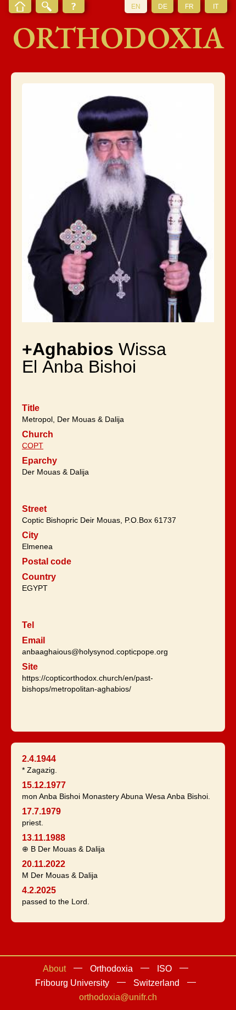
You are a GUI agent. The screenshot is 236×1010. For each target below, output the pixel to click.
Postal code (46, 561)
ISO (164, 968)
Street (34, 508)
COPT (32, 445)
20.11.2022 (43, 864)
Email (33, 640)
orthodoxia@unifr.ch (118, 997)
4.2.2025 (39, 890)
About (54, 968)
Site (30, 666)
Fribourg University (72, 983)
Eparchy (39, 460)
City (30, 535)
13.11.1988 (43, 837)
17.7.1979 (41, 811)
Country (39, 576)
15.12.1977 (44, 785)
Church (37, 434)
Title (31, 408)
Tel (28, 625)
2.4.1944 (39, 758)
